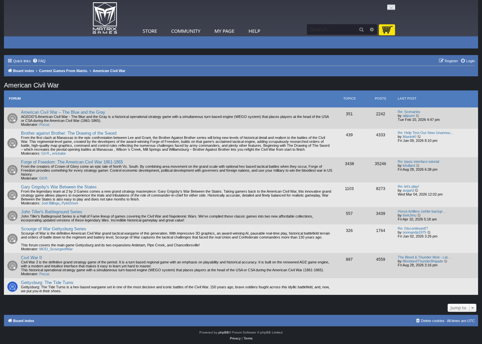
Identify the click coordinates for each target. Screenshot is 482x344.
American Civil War (31, 85)
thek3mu (409, 215)
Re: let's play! (408, 186)
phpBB (223, 332)
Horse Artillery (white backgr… (422, 211)
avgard (408, 190)
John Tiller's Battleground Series (51, 211)
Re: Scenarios (409, 112)
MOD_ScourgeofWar (56, 249)
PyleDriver (70, 203)
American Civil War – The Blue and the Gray (63, 112)
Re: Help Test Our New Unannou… (426, 133)
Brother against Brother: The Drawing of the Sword (68, 133)
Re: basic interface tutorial (418, 161)
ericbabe (59, 153)
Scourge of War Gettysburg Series (53, 228)
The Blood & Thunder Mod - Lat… (424, 257)
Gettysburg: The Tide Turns (47, 282)
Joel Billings (50, 203)
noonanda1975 (414, 232)
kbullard (409, 165)
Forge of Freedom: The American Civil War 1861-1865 (72, 162)
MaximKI (409, 137)
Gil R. (45, 153)
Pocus (44, 124)
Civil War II (31, 257)
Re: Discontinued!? (413, 228)
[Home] (105, 18)
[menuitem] (39, 61)
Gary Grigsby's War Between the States (59, 186)
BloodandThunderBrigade (423, 261)
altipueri (409, 116)
